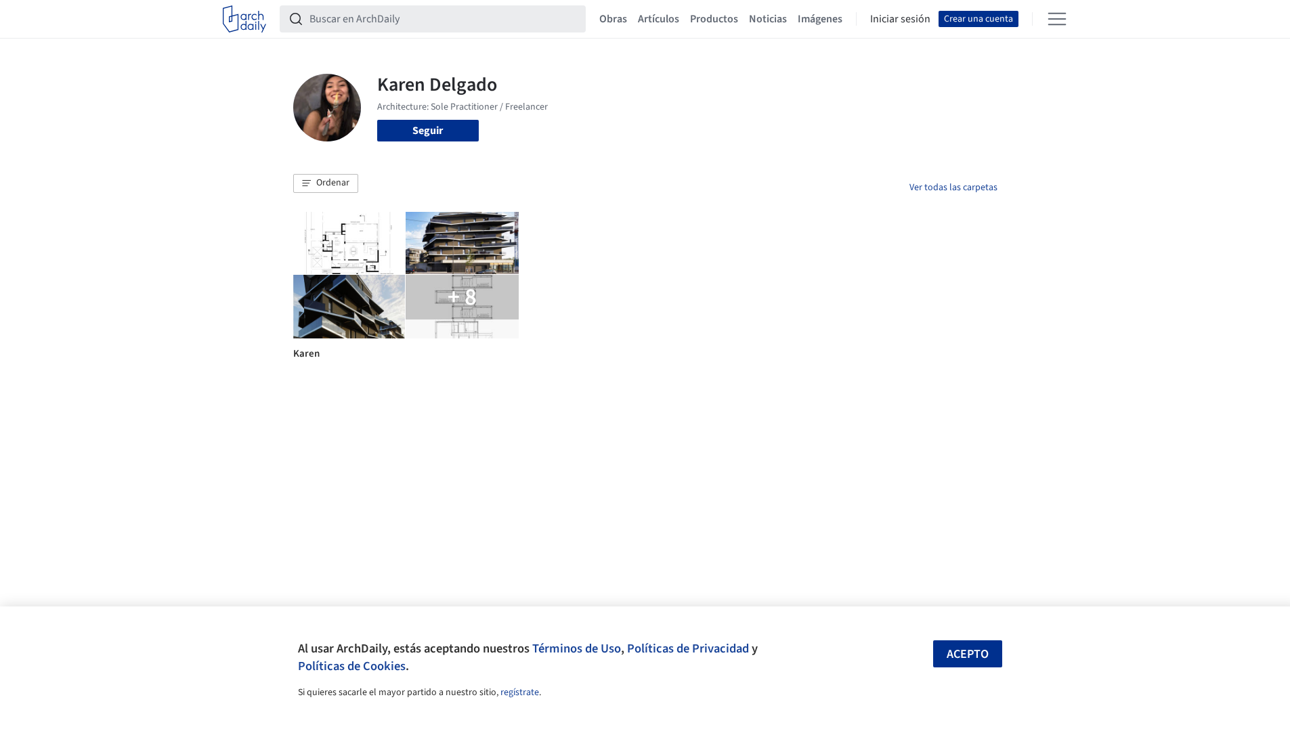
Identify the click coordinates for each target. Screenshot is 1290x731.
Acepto (968, 654)
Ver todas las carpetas (953, 187)
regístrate (519, 692)
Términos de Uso (576, 648)
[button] (325, 183)
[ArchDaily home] (244, 18)
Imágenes (820, 19)
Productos (714, 19)
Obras (613, 19)
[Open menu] (1057, 19)
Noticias (768, 19)
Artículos (658, 19)
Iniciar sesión (900, 19)
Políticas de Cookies (352, 666)
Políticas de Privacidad (688, 648)
